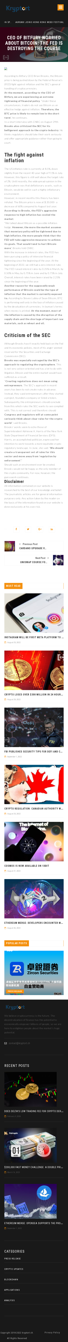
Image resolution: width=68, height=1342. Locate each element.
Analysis (9, 1300)
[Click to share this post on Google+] (40, 529)
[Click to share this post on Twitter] (28, 529)
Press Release (15, 991)
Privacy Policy (52, 1332)
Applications (12, 1290)
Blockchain (11, 1280)
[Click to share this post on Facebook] (16, 529)
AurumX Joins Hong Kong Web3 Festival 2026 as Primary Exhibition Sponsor (32, 22)
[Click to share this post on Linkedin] (52, 529)
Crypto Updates (13, 1269)
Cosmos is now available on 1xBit (26, 865)
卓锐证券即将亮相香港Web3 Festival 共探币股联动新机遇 (34, 983)
